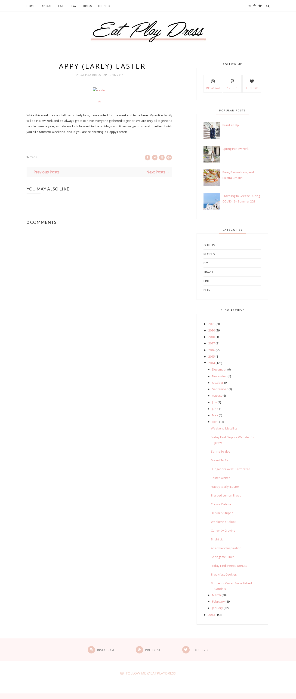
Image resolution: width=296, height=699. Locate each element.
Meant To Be (219, 460)
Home (31, 5)
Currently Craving (223, 530)
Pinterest (232, 88)
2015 (211, 356)
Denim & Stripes (222, 513)
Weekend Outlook (223, 522)
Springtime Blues (222, 557)
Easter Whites (220, 478)
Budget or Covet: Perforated (230, 469)
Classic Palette (221, 504)
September (220, 389)
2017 (211, 343)
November (219, 376)
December (219, 369)
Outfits (209, 245)
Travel (209, 272)
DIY (206, 263)
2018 (211, 337)
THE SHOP (104, 5)
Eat (60, 5)
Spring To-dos (220, 451)
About (47, 5)
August (217, 395)
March (216, 595)
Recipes (209, 254)
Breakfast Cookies (224, 574)
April (215, 422)
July (214, 402)
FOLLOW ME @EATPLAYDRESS (151, 673)
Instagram (213, 88)
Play (73, 5)
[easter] (99, 90)
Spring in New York (235, 149)
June (215, 409)
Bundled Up (230, 125)
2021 (211, 324)
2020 (211, 330)
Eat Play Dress (91, 75)
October (217, 382)
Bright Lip (217, 539)
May (215, 415)
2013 (211, 615)
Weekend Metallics (224, 428)
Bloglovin (252, 88)
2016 (211, 350)
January (217, 608)
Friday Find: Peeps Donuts (229, 566)
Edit (207, 281)
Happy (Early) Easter (225, 486)
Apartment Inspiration (226, 548)
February (218, 601)
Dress (87, 5)
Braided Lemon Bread (226, 495)
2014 (211, 363)
